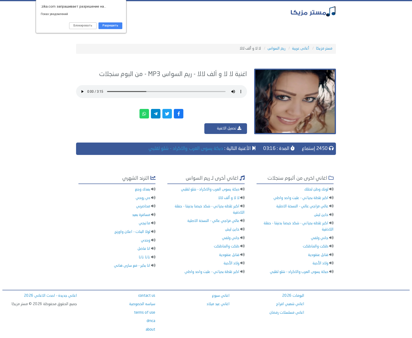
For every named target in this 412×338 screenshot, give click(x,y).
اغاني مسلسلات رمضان (286, 313)
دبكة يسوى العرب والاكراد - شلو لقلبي (186, 148)
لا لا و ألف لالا (228, 198)
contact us (146, 296)
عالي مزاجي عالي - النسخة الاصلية (302, 206)
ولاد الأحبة (320, 263)
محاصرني (143, 206)
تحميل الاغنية (227, 128)
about (150, 330)
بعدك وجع (142, 189)
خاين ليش (321, 215)
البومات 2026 (293, 296)
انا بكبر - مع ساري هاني (132, 266)
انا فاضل (144, 249)
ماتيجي (144, 223)
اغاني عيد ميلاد (218, 304)
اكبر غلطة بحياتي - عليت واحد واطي (300, 198)
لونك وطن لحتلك (316, 189)
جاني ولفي (319, 238)
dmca (151, 321)
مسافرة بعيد (141, 215)
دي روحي (143, 198)
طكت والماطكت (315, 246)
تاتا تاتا (144, 257)
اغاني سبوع (221, 296)
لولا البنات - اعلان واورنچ (132, 232)
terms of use (144, 313)
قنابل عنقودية (318, 255)
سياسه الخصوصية (142, 304)
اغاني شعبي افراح (290, 304)
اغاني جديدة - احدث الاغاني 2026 (50, 296)
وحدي (145, 240)
